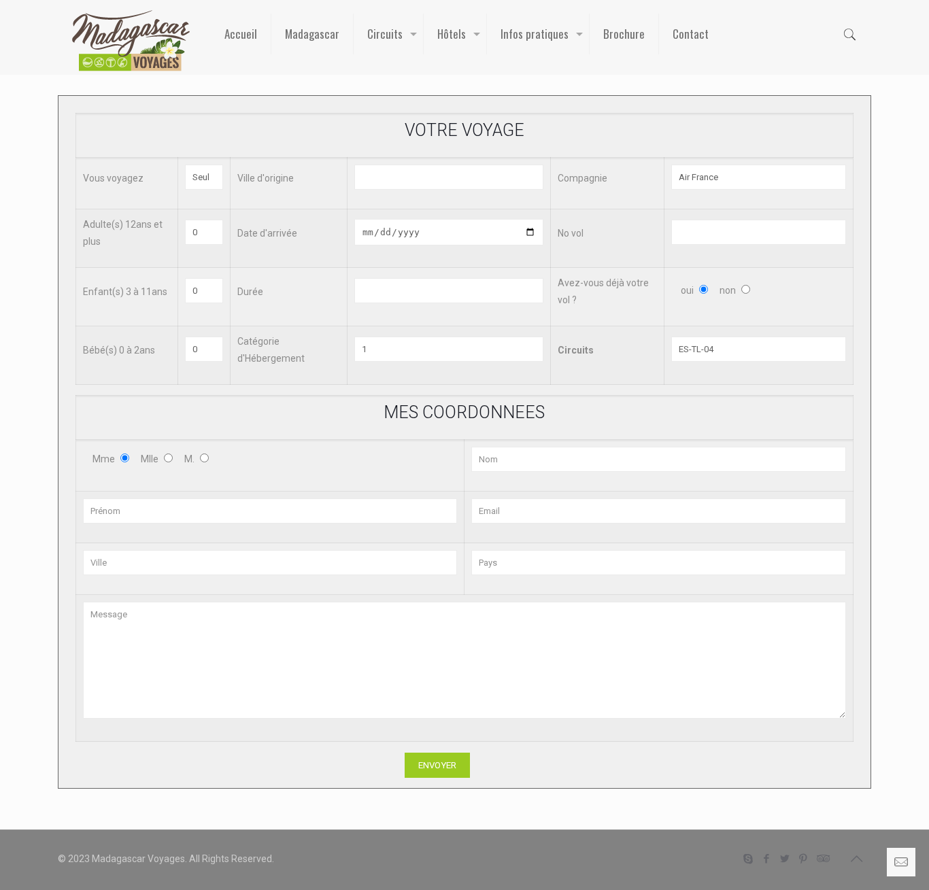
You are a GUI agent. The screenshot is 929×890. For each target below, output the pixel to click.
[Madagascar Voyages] (130, 41)
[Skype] (748, 859)
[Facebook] (767, 859)
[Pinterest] (803, 859)
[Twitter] (785, 859)
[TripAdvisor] (822, 859)
